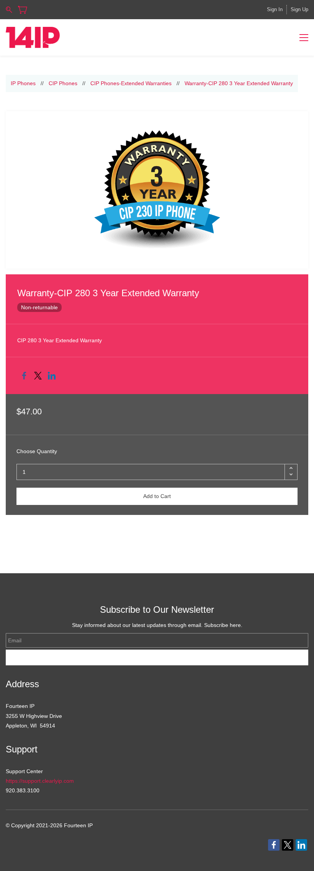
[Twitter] (38, 375)
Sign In (275, 9)
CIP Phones (63, 83)
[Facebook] (24, 375)
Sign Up (299, 9)
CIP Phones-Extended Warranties (131, 83)
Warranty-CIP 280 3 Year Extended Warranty (239, 83)
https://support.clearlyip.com (40, 781)
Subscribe (157, 657)
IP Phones (23, 83)
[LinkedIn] (51, 375)
